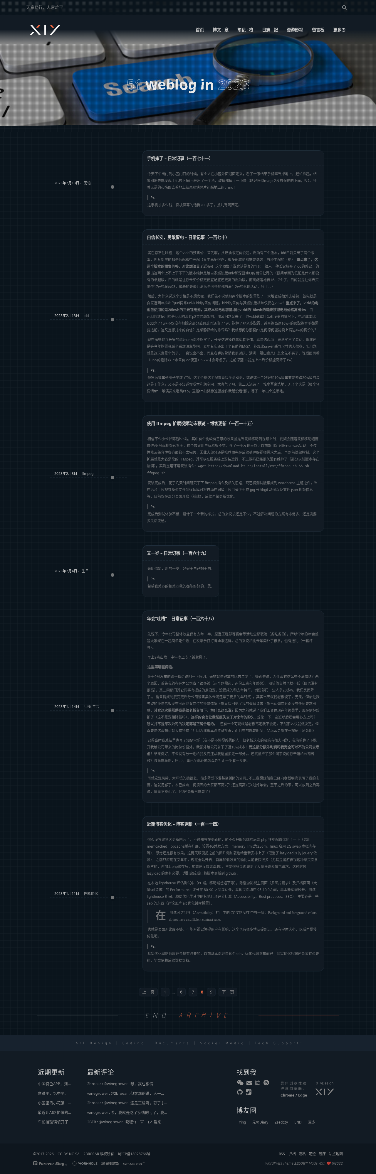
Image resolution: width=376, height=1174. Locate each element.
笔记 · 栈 (245, 30)
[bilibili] (258, 1084)
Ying (242, 1122)
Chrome (287, 1095)
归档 (292, 1153)
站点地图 (336, 1153)
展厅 (322, 1153)
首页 (200, 30)
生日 (85, 571)
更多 (311, 1122)
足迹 (312, 1153)
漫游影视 (295, 30)
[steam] (249, 1093)
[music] (267, 1084)
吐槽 (87, 706)
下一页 (228, 992)
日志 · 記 (270, 30)
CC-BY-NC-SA (69, 1153)
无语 (87, 183)
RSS (282, 1153)
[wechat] (240, 1084)
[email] (249, 1084)
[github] (240, 1093)
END (298, 1122)
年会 (95, 706)
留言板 (318, 30)
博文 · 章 (221, 30)
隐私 (302, 1153)
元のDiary (260, 1122)
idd (86, 315)
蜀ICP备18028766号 (134, 1153)
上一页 (148, 992)
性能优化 (91, 893)
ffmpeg (87, 473)
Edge (302, 1095)
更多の (339, 30)
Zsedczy (281, 1122)
